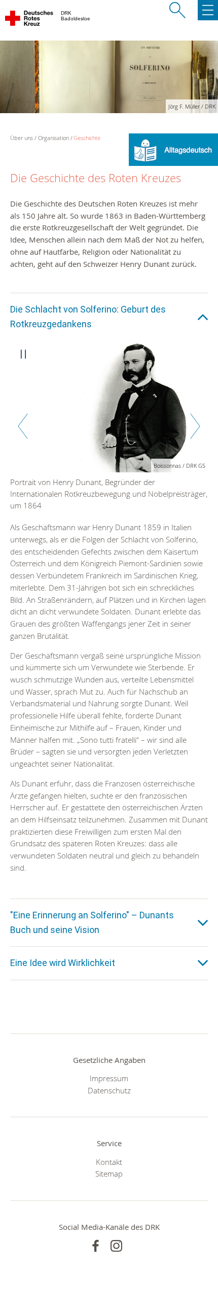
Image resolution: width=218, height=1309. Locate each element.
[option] (109, 431)
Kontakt (109, 1162)
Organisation (53, 138)
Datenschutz (109, 1090)
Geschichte (87, 138)
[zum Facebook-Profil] (95, 1245)
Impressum (109, 1078)
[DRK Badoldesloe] (29, 20)
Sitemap (109, 1173)
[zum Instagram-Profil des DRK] (116, 1245)
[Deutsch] (173, 149)
